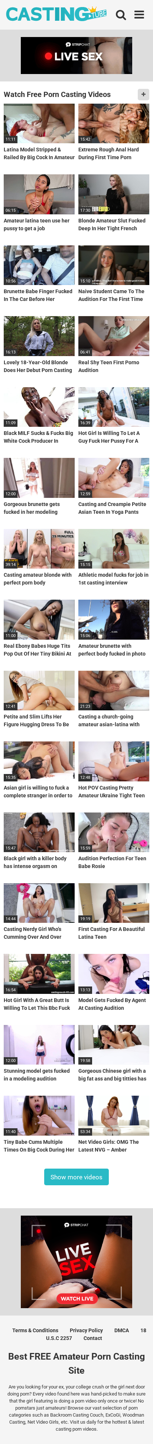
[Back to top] (139, 1429)
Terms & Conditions (35, 1330)
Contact (93, 1338)
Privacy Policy (86, 1330)
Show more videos (76, 1177)
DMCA (121, 1330)
